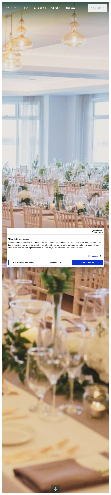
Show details (93, 256)
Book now (97, 8)
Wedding (56, 8)
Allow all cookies (87, 263)
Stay (26, 8)
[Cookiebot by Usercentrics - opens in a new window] (93, 231)
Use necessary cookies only (23, 263)
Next (98, 301)
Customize (54, 263)
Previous (13, 301)
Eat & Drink (40, 8)
